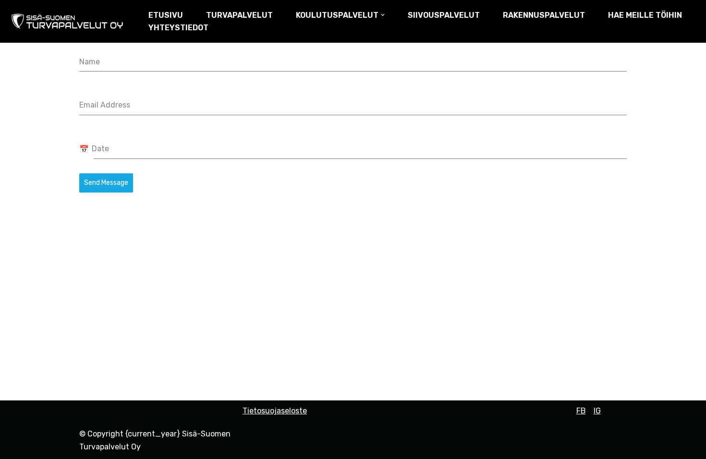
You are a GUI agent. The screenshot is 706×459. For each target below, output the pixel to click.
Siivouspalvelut (444, 15)
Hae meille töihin (645, 15)
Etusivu (165, 15)
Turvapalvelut (239, 15)
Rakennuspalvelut (544, 15)
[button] (383, 15)
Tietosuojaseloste (275, 410)
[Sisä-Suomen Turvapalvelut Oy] (69, 21)
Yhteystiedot (178, 27)
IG (597, 410)
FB (581, 410)
